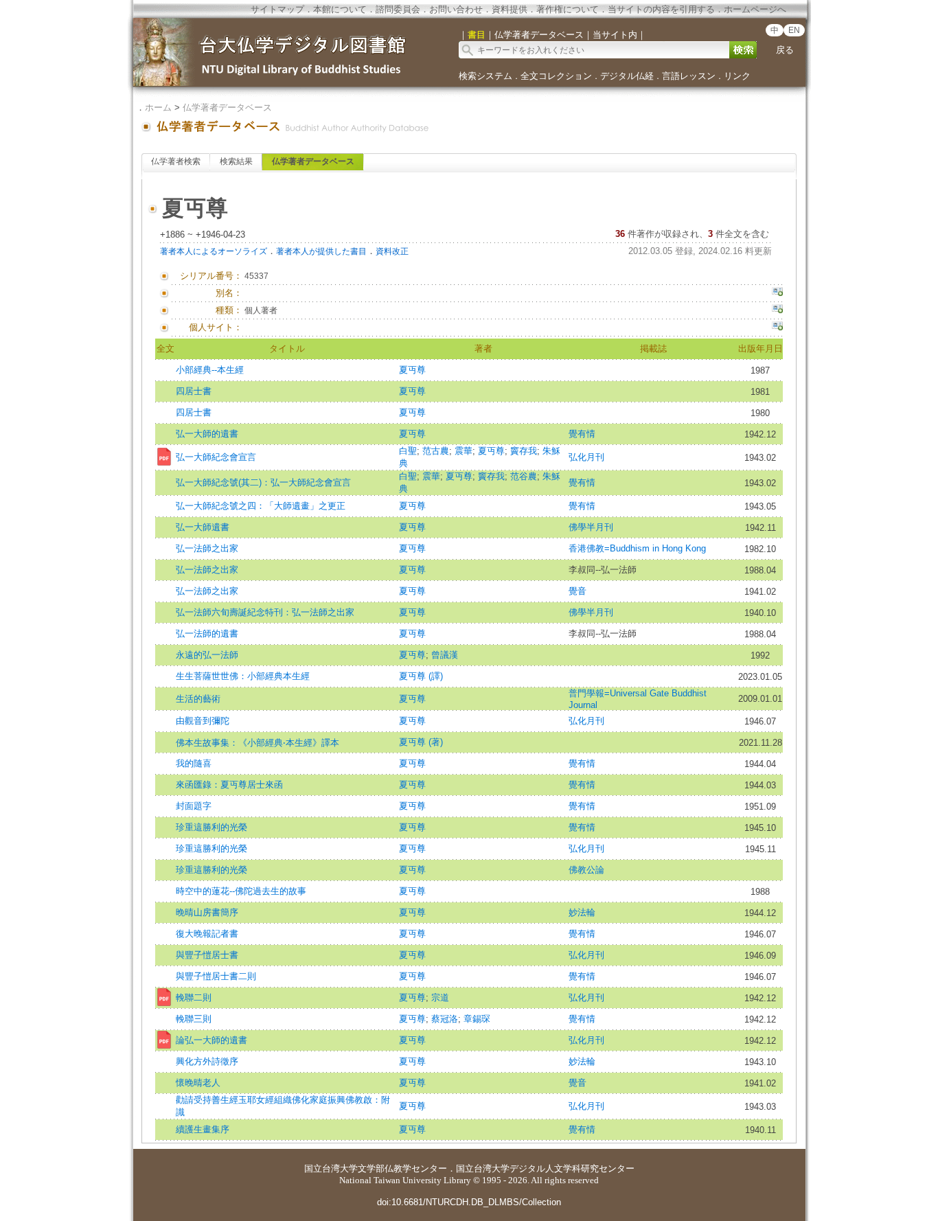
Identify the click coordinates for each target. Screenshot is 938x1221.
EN (794, 30)
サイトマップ (277, 9)
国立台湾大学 (331, 1168)
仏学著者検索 (176, 161)
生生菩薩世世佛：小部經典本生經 (243, 676)
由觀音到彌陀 (202, 721)
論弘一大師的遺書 (211, 1040)
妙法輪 (582, 912)
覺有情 (582, 434)
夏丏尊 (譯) (421, 676)
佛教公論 (586, 870)
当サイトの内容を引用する (661, 9)
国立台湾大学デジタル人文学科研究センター (545, 1168)
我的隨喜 (193, 763)
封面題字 (193, 806)
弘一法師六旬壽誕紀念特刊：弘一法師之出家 (265, 612)
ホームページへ (755, 9)
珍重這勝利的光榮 (211, 827)
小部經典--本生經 (210, 370)
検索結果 (236, 161)
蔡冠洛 (444, 1019)
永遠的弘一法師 (207, 655)
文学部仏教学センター (402, 1168)
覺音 (577, 591)
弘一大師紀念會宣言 (216, 457)
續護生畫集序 (202, 1129)
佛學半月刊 (591, 527)
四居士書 (193, 391)
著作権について (567, 9)
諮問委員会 (398, 9)
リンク (737, 76)
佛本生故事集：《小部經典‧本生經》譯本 (257, 743)
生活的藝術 (198, 699)
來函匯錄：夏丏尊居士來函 (229, 784)
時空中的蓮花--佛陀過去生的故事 (241, 891)
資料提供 (509, 9)
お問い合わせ (456, 9)
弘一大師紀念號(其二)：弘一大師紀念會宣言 (263, 482)
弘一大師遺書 (202, 527)
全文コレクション (556, 76)
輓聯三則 (193, 1019)
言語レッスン (689, 76)
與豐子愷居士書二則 (216, 976)
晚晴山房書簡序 (207, 912)
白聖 (408, 451)
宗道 (440, 997)
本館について (340, 9)
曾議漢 (444, 655)
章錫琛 (477, 1019)
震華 (463, 451)
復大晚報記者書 (207, 933)
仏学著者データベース (227, 107)
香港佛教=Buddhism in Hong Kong (637, 548)
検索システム (485, 76)
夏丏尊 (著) (421, 742)
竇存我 (523, 451)
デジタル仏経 (627, 76)
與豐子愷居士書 (207, 955)
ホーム (158, 107)
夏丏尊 (412, 370)
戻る (785, 50)
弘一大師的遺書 (207, 434)
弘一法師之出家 (207, 548)
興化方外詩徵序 (207, 1061)
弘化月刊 (586, 457)
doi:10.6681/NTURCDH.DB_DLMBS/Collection (469, 1202)
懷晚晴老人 (198, 1082)
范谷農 (523, 476)
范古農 (435, 451)
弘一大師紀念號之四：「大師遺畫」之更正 (260, 506)
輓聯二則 (193, 997)
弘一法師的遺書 (207, 633)
